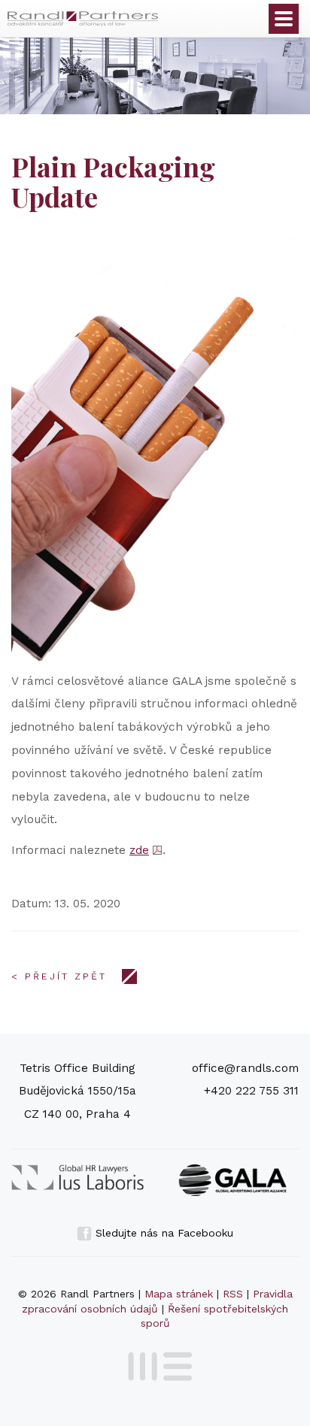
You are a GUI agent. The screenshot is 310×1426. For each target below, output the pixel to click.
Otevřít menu (284, 19)
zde (139, 850)
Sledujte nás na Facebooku (162, 1233)
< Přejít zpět (59, 976)
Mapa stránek (178, 1294)
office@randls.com (245, 1068)
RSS (233, 1294)
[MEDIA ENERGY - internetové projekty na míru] (155, 1363)
